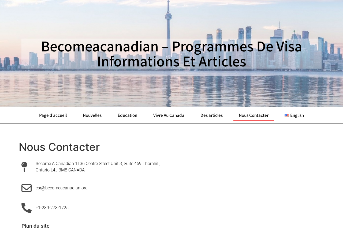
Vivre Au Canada (168, 115)
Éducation (127, 115)
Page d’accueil (53, 115)
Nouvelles (92, 115)
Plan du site (35, 226)
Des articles (211, 115)
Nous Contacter (254, 115)
